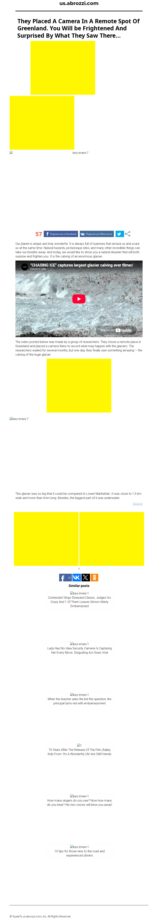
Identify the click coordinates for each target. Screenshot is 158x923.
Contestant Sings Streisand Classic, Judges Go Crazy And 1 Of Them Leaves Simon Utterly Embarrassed (79, 602)
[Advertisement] (62, 68)
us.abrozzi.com (79, 3)
